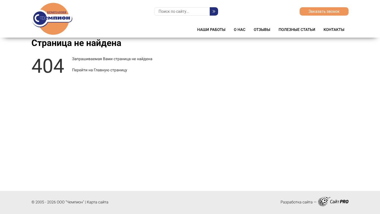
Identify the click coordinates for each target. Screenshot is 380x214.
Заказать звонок (324, 11)
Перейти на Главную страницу (99, 70)
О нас (240, 30)
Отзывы (262, 30)
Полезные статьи (296, 30)
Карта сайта (97, 202)
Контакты (334, 30)
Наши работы (211, 30)
